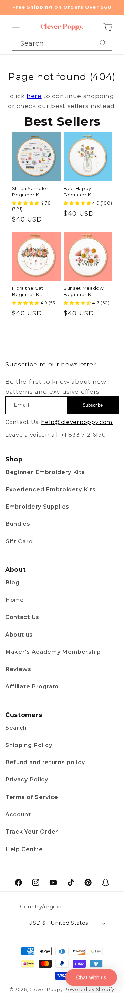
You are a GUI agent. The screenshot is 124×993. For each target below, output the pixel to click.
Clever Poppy (46, 989)
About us (19, 634)
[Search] (103, 43)
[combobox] (62, 43)
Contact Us (22, 616)
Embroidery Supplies (37, 506)
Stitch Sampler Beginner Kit (30, 191)
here (34, 95)
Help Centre (24, 849)
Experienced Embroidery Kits (50, 489)
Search (16, 727)
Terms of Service (31, 797)
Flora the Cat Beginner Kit (28, 291)
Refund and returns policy (45, 762)
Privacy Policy (26, 779)
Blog (12, 582)
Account (18, 814)
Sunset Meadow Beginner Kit (84, 291)
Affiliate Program (32, 686)
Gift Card (19, 541)
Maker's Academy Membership (53, 651)
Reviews (18, 669)
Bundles (17, 523)
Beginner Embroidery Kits (45, 472)
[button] (16, 27)
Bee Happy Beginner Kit (79, 191)
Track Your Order (31, 831)
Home (14, 599)
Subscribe (93, 405)
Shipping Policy (28, 744)
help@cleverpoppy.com (77, 422)
